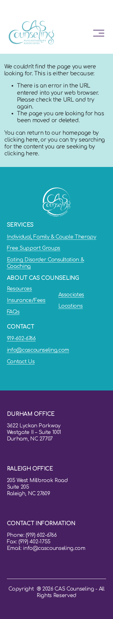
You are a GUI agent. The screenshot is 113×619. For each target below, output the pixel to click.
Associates (71, 295)
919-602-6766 (21, 338)
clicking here (21, 140)
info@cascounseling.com (38, 350)
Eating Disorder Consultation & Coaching (45, 263)
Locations (70, 306)
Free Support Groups (34, 248)
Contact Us (21, 362)
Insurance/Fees (26, 300)
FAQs (13, 312)
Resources (19, 289)
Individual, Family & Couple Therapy (51, 237)
